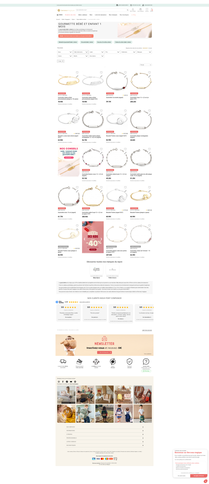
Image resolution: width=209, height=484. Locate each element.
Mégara (108, 464)
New (91, 15)
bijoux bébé (132, 291)
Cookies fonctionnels (181, 466)
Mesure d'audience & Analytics (183, 467)
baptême (91, 282)
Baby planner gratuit (123, 5)
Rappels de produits (116, 451)
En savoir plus (181, 475)
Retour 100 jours (76, 451)
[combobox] (146, 65)
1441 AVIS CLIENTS (84, 302)
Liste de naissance (100, 15)
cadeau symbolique (68, 285)
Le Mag (133, 15)
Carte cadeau (70, 451)
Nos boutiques (124, 15)
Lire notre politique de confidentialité (183, 459)
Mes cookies (111, 452)
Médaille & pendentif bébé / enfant (68, 42)
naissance (145, 282)
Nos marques (113, 15)
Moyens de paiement (85, 451)
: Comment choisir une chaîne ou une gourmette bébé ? (76, 36)
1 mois (59, 61)
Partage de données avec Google (183, 464)
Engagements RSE (148, 5)
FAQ (110, 451)
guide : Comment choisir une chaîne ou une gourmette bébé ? (114, 289)
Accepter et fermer (199, 475)
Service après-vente (105, 451)
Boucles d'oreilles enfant (104, 42)
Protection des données (125, 451)
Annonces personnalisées (182, 469)
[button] (206, 481)
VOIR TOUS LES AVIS (147, 330)
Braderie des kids (70, 15)
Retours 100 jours (136, 5)
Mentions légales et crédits (136, 451)
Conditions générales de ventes (101, 452)
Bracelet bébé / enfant (87, 42)
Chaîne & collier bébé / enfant (123, 42)
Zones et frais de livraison (95, 451)
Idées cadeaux (82, 15)
